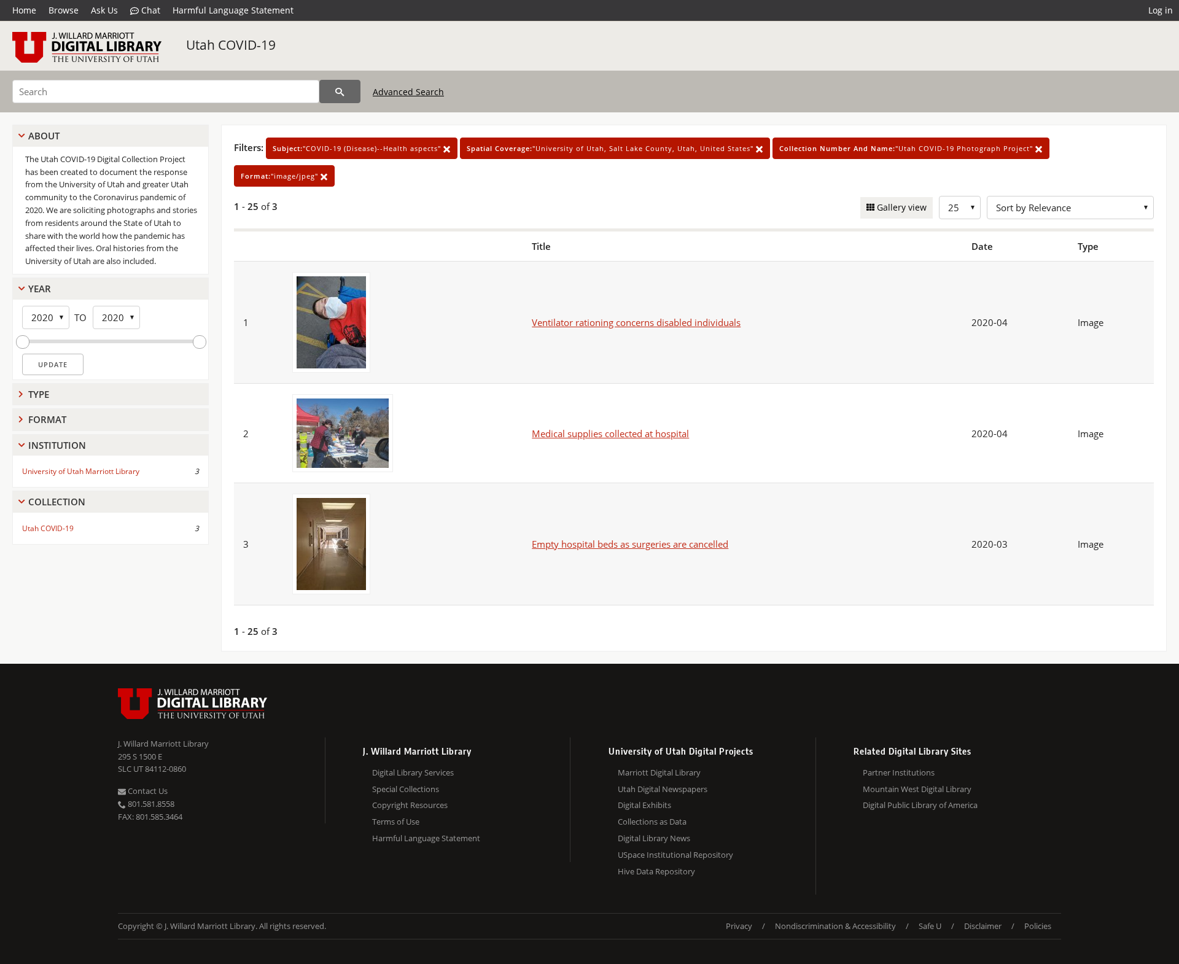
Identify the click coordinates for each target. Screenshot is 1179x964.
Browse (64, 10)
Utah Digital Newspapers (662, 789)
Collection (56, 502)
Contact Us (147, 790)
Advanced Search (408, 92)
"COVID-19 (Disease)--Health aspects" (358, 148)
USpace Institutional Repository (675, 854)
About (44, 136)
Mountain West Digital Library (917, 789)
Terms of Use (395, 821)
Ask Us (104, 10)
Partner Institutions (899, 772)
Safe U (930, 925)
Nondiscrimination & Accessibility (835, 925)
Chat (149, 10)
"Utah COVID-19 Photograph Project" (907, 148)
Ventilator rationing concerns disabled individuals (636, 322)
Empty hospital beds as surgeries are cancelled (630, 544)
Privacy (739, 925)
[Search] (339, 91)
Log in (1160, 10)
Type (38, 394)
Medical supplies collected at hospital (610, 433)
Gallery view (900, 207)
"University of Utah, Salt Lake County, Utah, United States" (611, 148)
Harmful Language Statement (233, 10)
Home (24, 10)
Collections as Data (652, 821)
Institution (57, 445)
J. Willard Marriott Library (163, 743)
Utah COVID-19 (231, 44)
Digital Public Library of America (920, 804)
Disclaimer (983, 925)
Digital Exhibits (644, 804)
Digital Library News (654, 838)
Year (39, 288)
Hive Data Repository (656, 871)
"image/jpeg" (281, 176)
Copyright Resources (410, 804)
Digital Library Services (413, 772)
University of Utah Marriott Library (80, 471)
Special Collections (405, 789)
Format (47, 419)
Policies (1037, 925)
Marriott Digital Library (659, 772)
